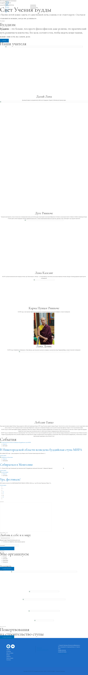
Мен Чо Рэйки (47, 6)
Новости (5, 444)
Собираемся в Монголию (16, 465)
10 (3, 492)
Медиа (54, 6)
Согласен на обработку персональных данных (14, 541)
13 (3, 497)
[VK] (13, 646)
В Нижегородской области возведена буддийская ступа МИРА (41, 450)
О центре (39, 6)
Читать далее (3, 455)
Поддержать (5, 566)
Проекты (60, 6)
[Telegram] (8, 646)
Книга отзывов (69, 6)
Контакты (77, 6)
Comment (2, 545)
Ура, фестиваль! (10, 479)
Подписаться (7, 548)
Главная (33, 6)
